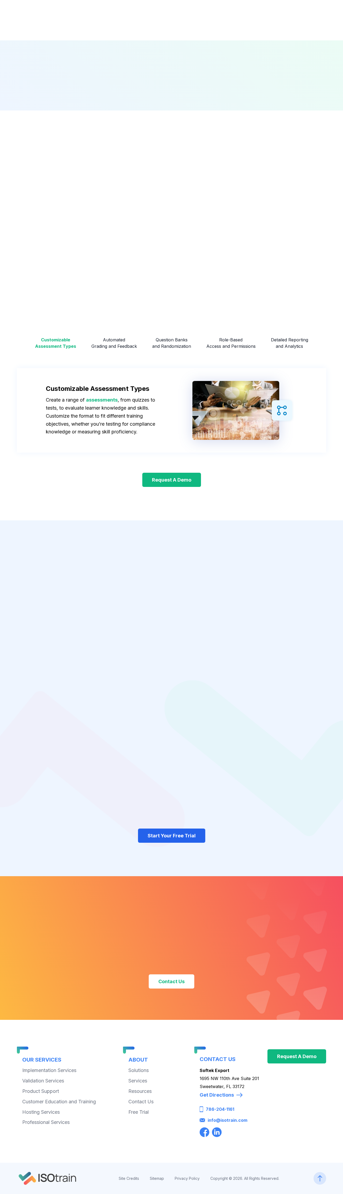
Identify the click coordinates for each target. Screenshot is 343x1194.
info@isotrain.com (227, 1120)
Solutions (138, 1070)
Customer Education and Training (59, 1101)
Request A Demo (171, 480)
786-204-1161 (220, 1109)
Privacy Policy (187, 1178)
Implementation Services (49, 1070)
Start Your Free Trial (172, 835)
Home (110, 101)
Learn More (40, 265)
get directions (217, 1095)
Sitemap (157, 1178)
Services (137, 1081)
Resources (140, 1091)
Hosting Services (41, 1112)
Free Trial (138, 1112)
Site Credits (129, 1178)
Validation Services (43, 1081)
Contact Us (171, 981)
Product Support (40, 1091)
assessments (102, 400)
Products (142, 101)
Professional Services (46, 1122)
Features (178, 101)
